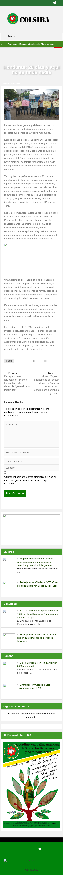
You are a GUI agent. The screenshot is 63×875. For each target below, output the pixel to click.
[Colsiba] (31, 19)
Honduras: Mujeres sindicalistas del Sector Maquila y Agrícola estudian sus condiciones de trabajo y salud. (46, 383)
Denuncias (15, 83)
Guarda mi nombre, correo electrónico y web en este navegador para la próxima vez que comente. (30, 480)
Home (5, 83)
